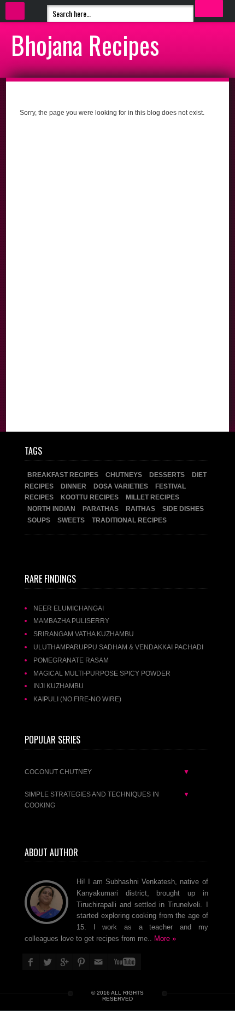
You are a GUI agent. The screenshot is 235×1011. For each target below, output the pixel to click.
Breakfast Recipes (63, 474)
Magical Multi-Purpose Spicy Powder (102, 673)
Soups (39, 520)
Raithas (141, 508)
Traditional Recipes (129, 520)
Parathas (101, 508)
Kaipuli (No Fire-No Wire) (77, 698)
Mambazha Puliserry (71, 620)
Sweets (71, 520)
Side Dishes (183, 508)
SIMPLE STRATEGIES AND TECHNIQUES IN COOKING (107, 800)
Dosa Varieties (121, 486)
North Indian (52, 508)
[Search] (209, 8)
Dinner (74, 486)
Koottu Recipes (90, 497)
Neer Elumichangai (68, 608)
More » (165, 938)
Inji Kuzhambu (58, 685)
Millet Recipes (152, 497)
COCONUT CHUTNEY (107, 771)
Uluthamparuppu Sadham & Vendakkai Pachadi (118, 646)
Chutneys (124, 474)
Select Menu (15, 11)
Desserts (167, 474)
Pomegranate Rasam (71, 660)
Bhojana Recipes (85, 44)
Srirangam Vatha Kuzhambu (83, 633)
